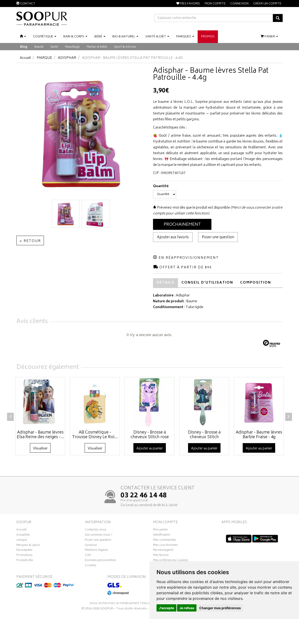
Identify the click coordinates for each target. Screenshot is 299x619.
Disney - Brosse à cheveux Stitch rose (150, 435)
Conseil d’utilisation (207, 283)
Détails (165, 283)
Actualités (23, 535)
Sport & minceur (125, 47)
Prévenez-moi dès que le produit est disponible (193, 208)
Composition (255, 283)
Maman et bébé (97, 47)
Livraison (91, 546)
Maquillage (72, 47)
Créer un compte (267, 4)
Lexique (21, 540)
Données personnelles (100, 561)
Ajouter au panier (149, 449)
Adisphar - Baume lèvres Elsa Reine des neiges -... (40, 435)
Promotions (24, 556)
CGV (88, 556)
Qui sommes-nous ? (98, 535)
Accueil (25, 58)
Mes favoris (161, 556)
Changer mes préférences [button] (220, 608)
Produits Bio (24, 561)
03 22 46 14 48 (144, 496)
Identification (161, 535)
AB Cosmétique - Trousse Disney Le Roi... (95, 435)
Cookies (90, 566)
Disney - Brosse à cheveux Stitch (204, 435)
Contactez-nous (95, 530)
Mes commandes (164, 540)
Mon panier (160, 530)
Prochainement (182, 224)
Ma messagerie (163, 550)
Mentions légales (96, 550)
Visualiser (40, 449)
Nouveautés (24, 550)
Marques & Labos (28, 546)
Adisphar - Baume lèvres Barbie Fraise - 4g (259, 435)
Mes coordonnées (165, 546)
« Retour (30, 241)
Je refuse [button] (186, 608)
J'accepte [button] (166, 608)
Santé (54, 47)
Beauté (38, 47)
